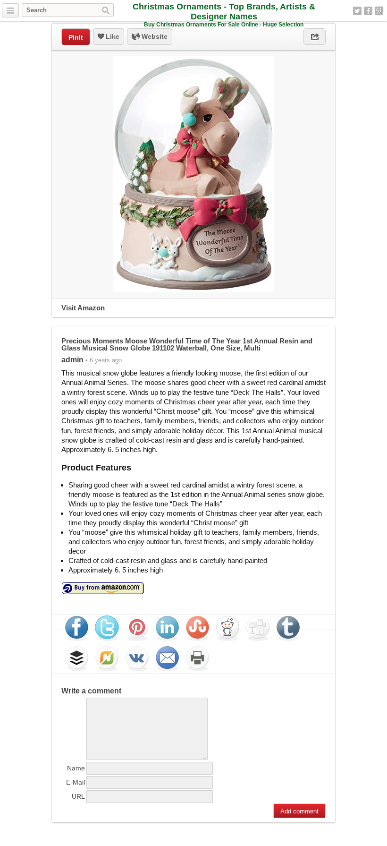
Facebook (368, 11)
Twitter (357, 11)
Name (76, 768)
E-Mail (75, 782)
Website (154, 36)
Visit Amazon (83, 308)
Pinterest (379, 11)
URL (78, 796)
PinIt (75, 37)
